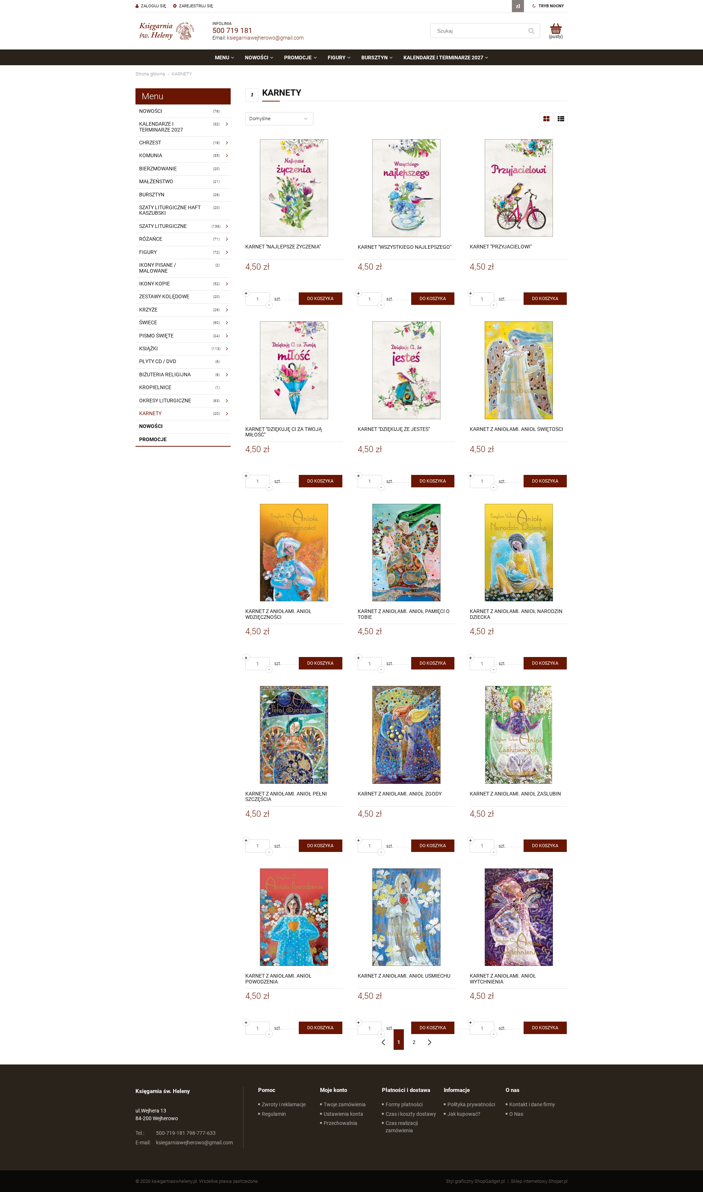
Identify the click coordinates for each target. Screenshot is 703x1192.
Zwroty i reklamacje (284, 1104)
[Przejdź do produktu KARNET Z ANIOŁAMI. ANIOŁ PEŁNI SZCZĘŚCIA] (294, 735)
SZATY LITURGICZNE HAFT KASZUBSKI (170, 210)
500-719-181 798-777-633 (175, 1133)
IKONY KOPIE (154, 284)
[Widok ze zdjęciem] (546, 118)
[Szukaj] (531, 30)
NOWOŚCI (150, 111)
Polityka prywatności (471, 1104)
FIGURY (148, 252)
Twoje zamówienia (345, 1104)
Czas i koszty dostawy (411, 1114)
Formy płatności (404, 1104)
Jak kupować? (463, 1114)
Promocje (153, 439)
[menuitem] (224, 57)
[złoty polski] (518, 6)
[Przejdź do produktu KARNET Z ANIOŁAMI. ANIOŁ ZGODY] (406, 735)
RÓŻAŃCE (150, 239)
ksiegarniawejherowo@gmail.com (265, 38)
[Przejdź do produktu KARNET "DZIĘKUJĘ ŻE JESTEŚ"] (406, 370)
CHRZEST (150, 142)
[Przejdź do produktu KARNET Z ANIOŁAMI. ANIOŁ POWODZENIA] (294, 917)
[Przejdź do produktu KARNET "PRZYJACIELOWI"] (519, 188)
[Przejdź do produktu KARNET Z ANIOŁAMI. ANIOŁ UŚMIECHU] (406, 917)
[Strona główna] (166, 31)
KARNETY (150, 413)
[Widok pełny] (561, 118)
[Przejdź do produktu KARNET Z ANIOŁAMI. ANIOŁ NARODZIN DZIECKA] (519, 553)
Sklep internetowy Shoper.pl (539, 1181)
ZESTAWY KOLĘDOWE (164, 296)
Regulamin (274, 1114)
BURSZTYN (151, 195)
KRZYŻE (148, 310)
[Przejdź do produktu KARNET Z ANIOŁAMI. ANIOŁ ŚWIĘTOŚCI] (519, 370)
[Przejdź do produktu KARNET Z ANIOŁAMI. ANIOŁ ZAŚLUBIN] (519, 735)
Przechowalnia (340, 1123)
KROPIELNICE (155, 387)
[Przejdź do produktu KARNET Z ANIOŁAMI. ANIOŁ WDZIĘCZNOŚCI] (294, 553)
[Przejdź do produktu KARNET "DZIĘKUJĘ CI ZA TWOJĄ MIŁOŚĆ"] (294, 370)
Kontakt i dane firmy (532, 1104)
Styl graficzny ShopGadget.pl (475, 1181)
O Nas (516, 1114)
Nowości (151, 426)
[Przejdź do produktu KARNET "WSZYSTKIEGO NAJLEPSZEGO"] (406, 188)
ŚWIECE (148, 322)
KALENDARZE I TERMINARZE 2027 (161, 126)
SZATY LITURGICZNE (163, 226)
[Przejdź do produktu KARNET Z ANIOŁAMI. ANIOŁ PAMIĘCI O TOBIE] (406, 553)
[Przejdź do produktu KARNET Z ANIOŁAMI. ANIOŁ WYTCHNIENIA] (519, 917)
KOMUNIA (150, 155)
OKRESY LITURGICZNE (165, 400)
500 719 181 (232, 30)
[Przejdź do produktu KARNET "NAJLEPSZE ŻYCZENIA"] (294, 188)
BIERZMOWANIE (158, 168)
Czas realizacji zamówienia (402, 1126)
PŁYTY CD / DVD (157, 361)
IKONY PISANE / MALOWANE (157, 267)
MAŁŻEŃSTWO (156, 181)
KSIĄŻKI (148, 348)
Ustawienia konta (343, 1114)
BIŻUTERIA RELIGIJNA (165, 374)
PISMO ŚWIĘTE (156, 336)
